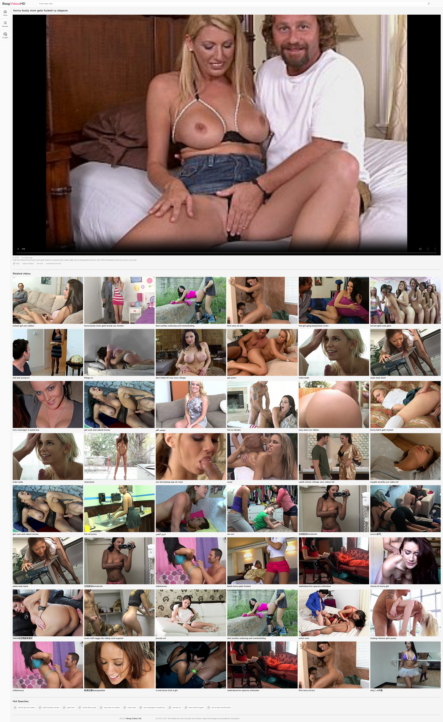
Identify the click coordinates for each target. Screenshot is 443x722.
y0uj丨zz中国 (376, 690)
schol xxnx (304, 638)
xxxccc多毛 (375, 534)
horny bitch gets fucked (381, 430)
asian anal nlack (378, 377)
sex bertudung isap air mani (169, 482)
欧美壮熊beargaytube (94, 690)
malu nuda (304, 377)
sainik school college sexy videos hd (316, 482)
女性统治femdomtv (308, 534)
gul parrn (231, 377)
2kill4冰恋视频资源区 (23, 638)
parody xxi (161, 638)
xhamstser (89, 482)
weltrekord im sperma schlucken (315, 586)
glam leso (71, 707)
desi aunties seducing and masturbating (175, 325)
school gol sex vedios (23, 325)
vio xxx (230, 534)
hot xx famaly (234, 430)
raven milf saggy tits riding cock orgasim (103, 638)
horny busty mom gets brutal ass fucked (103, 325)
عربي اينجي (161, 534)
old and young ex (21, 377)
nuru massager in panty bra (26, 430)
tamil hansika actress (51, 707)
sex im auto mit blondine (221, 707)
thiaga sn (88, 377)
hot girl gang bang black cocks (313, 325)
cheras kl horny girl (379, 586)
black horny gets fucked (239, 586)
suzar (229, 482)
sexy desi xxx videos (309, 430)
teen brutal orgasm (196, 707)
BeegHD (13, 3)
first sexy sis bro (235, 325)
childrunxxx (161, 586)
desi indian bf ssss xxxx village (171, 377)
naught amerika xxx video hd (384, 482)
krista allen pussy (89, 707)
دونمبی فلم (160, 430)
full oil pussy (90, 534)
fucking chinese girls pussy (383, 638)
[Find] (429, 4)
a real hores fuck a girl (167, 690)
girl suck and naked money (97, 430)
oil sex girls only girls (380, 325)
